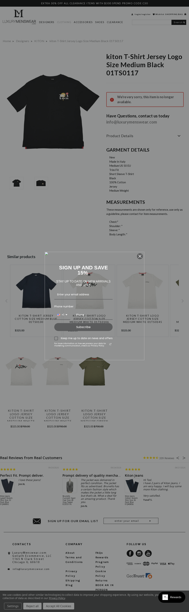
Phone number (63, 306)
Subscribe (83, 327)
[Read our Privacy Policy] (110, 344)
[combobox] (62, 315)
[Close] (139, 256)
